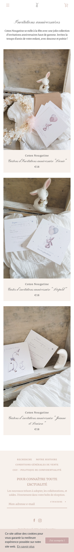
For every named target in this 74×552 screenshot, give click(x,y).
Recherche (24, 459)
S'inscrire (56, 502)
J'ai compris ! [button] (57, 540)
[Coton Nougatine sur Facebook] (34, 520)
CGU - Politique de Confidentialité (37, 470)
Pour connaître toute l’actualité (37, 481)
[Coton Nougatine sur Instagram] (40, 520)
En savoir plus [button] (25, 546)
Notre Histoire (46, 459)
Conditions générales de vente (37, 464)
